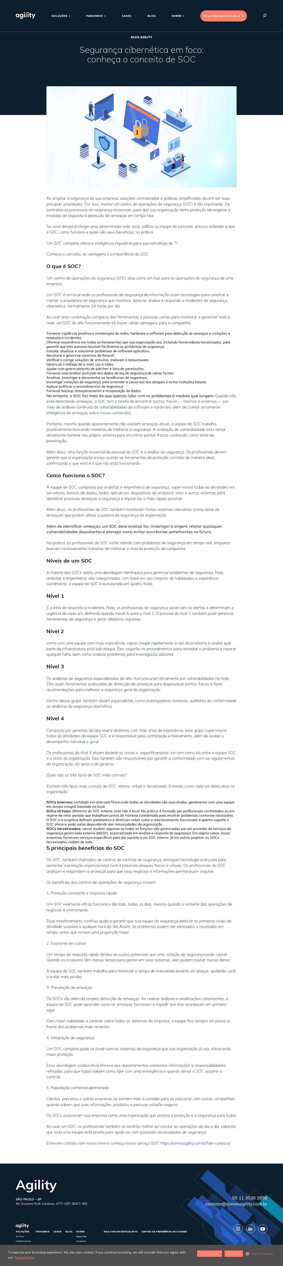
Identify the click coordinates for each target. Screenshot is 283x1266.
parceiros (94, 15)
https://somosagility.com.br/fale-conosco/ (196, 1143)
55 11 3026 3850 (249, 1198)
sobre (177, 15)
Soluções (59, 15)
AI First (20, 1236)
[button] (259, 1253)
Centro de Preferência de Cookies (164, 1231)
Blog (151, 15)
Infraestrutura (23, 1241)
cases (126, 15)
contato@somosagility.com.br (236, 1204)
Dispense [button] (233, 1253)
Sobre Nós (81, 1236)
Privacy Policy (24, 1258)
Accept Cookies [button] (210, 1253)
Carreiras (81, 1241)
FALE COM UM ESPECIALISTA (223, 15)
